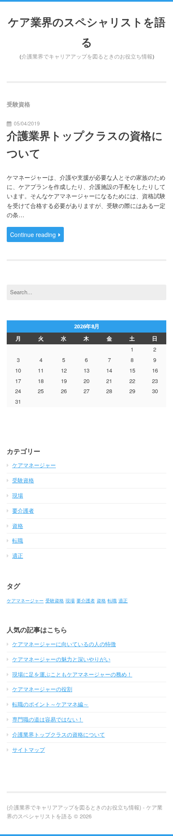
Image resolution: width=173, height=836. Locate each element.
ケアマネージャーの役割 (42, 689)
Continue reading (33, 234)
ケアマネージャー (34, 465)
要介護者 (23, 510)
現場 (17, 495)
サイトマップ (28, 749)
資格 (17, 526)
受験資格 (23, 480)
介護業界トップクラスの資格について (85, 144)
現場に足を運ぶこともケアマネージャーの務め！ (72, 674)
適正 (17, 555)
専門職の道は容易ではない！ (47, 719)
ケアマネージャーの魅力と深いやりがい (61, 659)
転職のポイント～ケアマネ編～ (50, 704)
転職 (17, 540)
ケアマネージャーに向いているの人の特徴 (64, 644)
